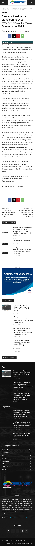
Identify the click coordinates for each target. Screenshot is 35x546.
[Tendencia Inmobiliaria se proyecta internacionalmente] (6, 241)
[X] (14, 36)
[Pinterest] (18, 36)
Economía (8, 8)
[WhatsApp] (22, 36)
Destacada (4, 232)
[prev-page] (3, 259)
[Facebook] (9, 36)
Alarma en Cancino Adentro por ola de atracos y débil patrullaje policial (22, 435)
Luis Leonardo (10, 31)
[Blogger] (8, 531)
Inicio (3, 8)
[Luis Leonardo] (3, 31)
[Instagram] (22, 531)
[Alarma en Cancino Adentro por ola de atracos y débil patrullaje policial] (6, 436)
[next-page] (6, 259)
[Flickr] (17, 531)
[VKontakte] (26, 531)
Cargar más (17, 351)
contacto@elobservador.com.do (18, 518)
